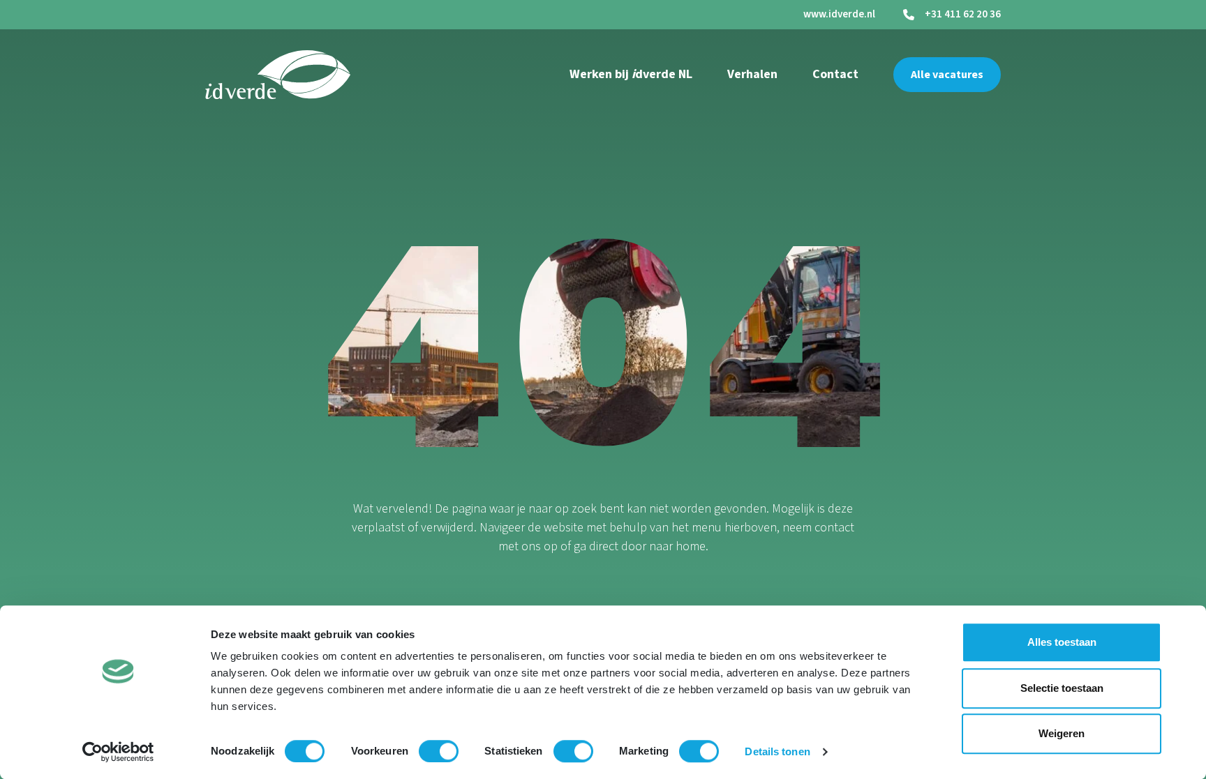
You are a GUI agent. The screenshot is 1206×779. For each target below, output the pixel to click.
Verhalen (752, 74)
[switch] (439, 751)
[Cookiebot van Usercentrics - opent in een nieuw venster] (118, 751)
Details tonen (777, 751)
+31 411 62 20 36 (963, 15)
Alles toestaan (1061, 642)
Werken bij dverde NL (631, 74)
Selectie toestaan (1061, 688)
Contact (835, 74)
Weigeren (1061, 733)
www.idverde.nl (839, 14)
